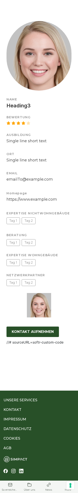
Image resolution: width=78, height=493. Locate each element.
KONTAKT (12, 410)
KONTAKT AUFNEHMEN (33, 332)
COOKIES (11, 438)
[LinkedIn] (21, 471)
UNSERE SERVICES (20, 400)
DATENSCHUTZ (17, 429)
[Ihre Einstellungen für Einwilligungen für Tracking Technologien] (70, 485)
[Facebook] (5, 471)
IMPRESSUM (14, 419)
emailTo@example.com (29, 179)
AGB (7, 448)
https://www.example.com (31, 199)
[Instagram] (13, 471)
